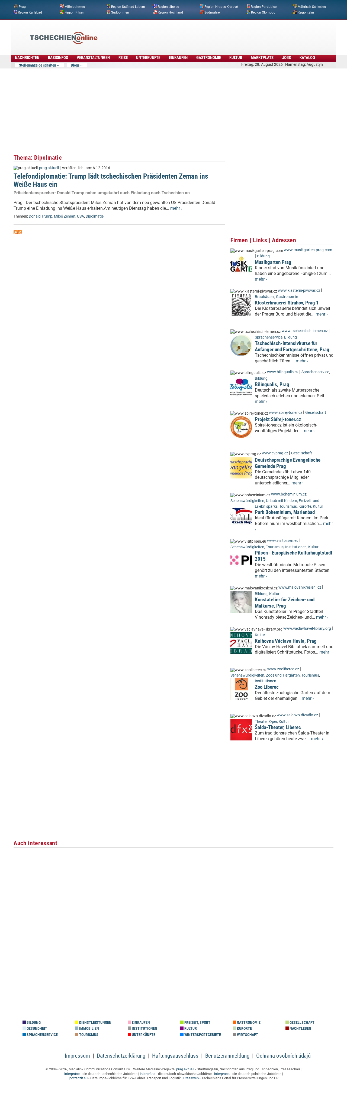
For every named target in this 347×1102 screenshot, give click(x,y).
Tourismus (288, 506)
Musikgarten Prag (273, 262)
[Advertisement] (188, 34)
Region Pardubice (264, 7)
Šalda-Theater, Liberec (278, 727)
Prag (22, 7)
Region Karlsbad (30, 12)
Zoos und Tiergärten (283, 675)
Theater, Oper (266, 721)
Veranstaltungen (93, 57)
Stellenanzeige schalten (37, 65)
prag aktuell (49, 168)
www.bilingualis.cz (282, 372)
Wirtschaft (247, 1034)
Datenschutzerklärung (121, 1055)
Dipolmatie (95, 216)
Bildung (263, 256)
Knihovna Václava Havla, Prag (286, 641)
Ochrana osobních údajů (283, 1055)
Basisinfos (58, 57)
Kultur (235, 57)
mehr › (176, 208)
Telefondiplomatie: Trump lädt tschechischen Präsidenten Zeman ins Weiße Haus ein (111, 180)
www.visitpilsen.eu (282, 540)
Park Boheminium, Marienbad (285, 512)
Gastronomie (208, 57)
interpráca (147, 1074)
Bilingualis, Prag (272, 384)
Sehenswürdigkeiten (247, 500)
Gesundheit (36, 1028)
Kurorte (304, 506)
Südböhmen (120, 12)
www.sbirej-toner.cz (285, 412)
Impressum (77, 1055)
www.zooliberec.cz (283, 669)
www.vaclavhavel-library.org (307, 628)
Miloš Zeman (64, 216)
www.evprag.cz (275, 453)
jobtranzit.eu (78, 1078)
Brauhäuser (264, 296)
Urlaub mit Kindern (281, 500)
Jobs (286, 57)
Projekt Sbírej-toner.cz (278, 419)
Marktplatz (262, 57)
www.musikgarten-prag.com (308, 250)
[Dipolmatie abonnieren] (16, 232)
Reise (123, 57)
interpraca (222, 1074)
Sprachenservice (268, 337)
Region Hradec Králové (221, 7)
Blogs (75, 65)
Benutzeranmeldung (227, 1055)
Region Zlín (306, 12)
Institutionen (296, 547)
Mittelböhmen (75, 7)
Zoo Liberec (267, 687)
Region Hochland (170, 12)
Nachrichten (27, 57)
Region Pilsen (74, 12)
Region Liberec (168, 7)
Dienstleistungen (94, 1022)
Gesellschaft (315, 412)
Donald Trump (40, 216)
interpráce (72, 1074)
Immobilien (88, 1028)
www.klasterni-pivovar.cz (299, 290)
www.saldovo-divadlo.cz (297, 715)
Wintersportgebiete (202, 1034)
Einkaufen (178, 57)
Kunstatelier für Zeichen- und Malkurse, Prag (284, 602)
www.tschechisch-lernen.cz (305, 331)
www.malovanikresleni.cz (299, 587)
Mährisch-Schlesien (312, 7)
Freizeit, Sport (197, 1022)
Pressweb (191, 1078)
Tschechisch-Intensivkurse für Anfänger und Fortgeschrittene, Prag (292, 346)
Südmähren (212, 12)
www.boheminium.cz (289, 494)
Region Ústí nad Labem (128, 7)
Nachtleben (300, 1028)
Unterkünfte (148, 57)
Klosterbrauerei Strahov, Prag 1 (287, 303)
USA (80, 216)
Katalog (307, 57)
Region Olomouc (263, 12)
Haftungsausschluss (175, 1055)
